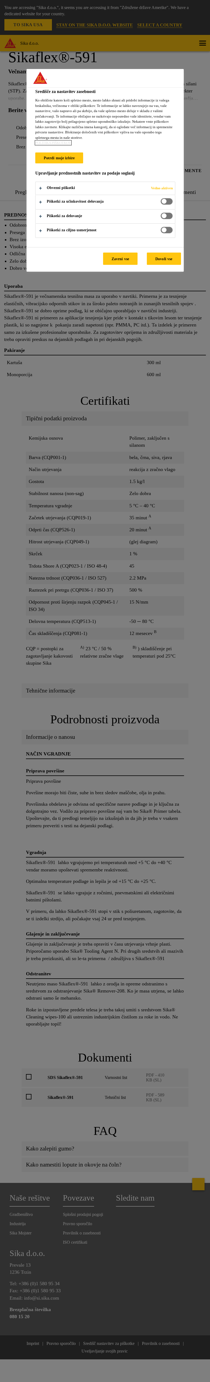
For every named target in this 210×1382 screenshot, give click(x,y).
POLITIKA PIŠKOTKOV (53, 143)
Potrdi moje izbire (59, 158)
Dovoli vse (163, 259)
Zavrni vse (120, 259)
